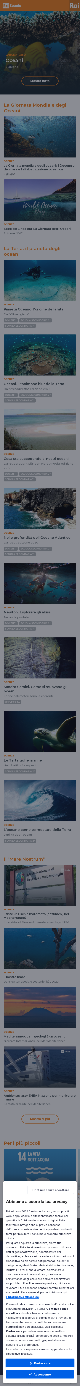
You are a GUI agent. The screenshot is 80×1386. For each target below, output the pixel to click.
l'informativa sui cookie (22, 1297)
